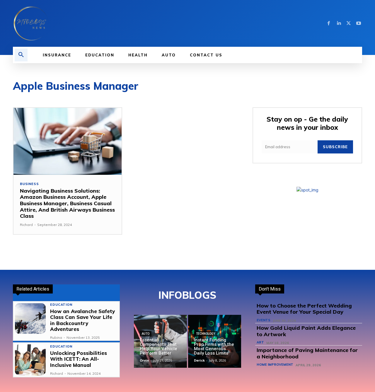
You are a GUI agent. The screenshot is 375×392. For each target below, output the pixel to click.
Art (260, 342)
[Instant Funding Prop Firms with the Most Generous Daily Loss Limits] (214, 341)
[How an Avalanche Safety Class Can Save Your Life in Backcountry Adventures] (30, 318)
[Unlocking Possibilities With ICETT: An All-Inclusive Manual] (30, 359)
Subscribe (335, 146)
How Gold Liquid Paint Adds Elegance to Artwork (306, 331)
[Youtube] (358, 23)
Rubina (56, 337)
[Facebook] (328, 23)
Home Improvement (275, 364)
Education (61, 304)
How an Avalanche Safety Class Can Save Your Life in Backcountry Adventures (82, 320)
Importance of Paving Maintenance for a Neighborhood (307, 353)
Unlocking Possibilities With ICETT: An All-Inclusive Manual (78, 359)
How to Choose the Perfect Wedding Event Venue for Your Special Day (304, 308)
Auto (145, 333)
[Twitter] (348, 23)
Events (263, 320)
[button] (21, 55)
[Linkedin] (338, 23)
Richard (26, 224)
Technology (205, 333)
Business (29, 184)
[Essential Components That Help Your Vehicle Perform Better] (160, 341)
